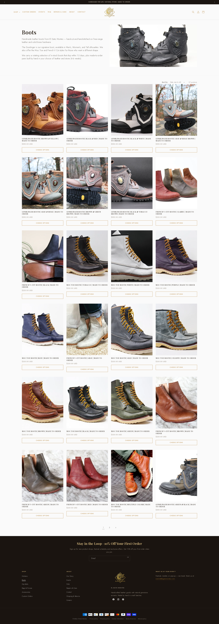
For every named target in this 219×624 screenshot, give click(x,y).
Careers (69, 600)
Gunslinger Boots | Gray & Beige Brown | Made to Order (175, 140)
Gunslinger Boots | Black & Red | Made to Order (86, 140)
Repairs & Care (71, 588)
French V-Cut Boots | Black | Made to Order (40, 286)
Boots (24, 580)
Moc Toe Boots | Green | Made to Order (130, 431)
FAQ (68, 584)
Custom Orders (27, 596)
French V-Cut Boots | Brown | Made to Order (174, 432)
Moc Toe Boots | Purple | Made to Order (175, 285)
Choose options (42, 150)
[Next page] (115, 527)
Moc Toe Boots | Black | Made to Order (85, 431)
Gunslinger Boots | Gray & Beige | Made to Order (42, 213)
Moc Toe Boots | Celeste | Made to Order (176, 358)
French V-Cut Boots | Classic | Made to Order (175, 213)
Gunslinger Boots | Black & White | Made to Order (131, 140)
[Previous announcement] (4, 2)
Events (68, 580)
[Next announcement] (214, 2)
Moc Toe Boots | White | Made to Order (130, 285)
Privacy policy (94, 619)
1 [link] (103, 527)
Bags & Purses (27, 588)
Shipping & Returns (73, 596)
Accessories (26, 592)
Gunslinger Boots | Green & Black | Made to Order (176, 506)
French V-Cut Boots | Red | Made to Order (87, 505)
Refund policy (142, 619)
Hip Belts (25, 584)
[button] (16, 12)
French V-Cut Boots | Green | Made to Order (40, 506)
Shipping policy (105, 619)
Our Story (69, 576)
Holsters (25, 576)
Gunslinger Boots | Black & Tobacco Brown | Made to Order (129, 213)
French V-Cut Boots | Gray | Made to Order (84, 359)
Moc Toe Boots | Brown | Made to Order (41, 431)
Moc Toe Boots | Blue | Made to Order (40, 358)
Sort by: (165, 82)
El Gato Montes (82, 619)
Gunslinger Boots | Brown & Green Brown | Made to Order (83, 213)
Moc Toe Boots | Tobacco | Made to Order (87, 285)
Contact (69, 592)
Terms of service (131, 619)
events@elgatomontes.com (165, 579)
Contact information (118, 619)
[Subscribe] (128, 557)
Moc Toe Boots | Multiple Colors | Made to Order (130, 506)
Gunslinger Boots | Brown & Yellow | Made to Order (40, 140)
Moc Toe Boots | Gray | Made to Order (129, 358)
